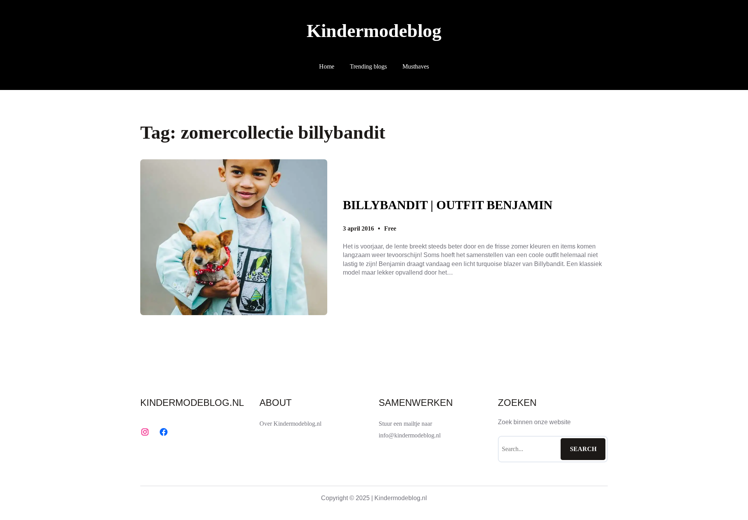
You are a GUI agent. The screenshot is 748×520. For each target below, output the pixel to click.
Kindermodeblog (374, 30)
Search (583, 449)
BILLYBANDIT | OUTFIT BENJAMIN (447, 205)
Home (326, 66)
